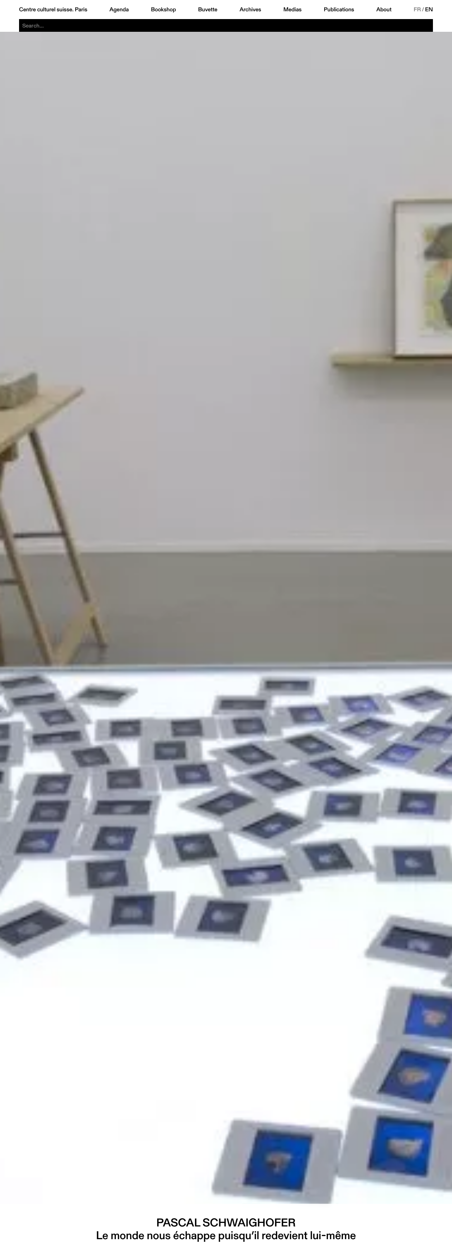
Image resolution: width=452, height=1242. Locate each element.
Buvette (208, 9)
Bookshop (163, 9)
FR (417, 9)
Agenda (119, 9)
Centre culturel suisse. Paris (53, 9)
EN (429, 9)
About (384, 9)
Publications (339, 9)
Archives (250, 9)
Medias (292, 9)
